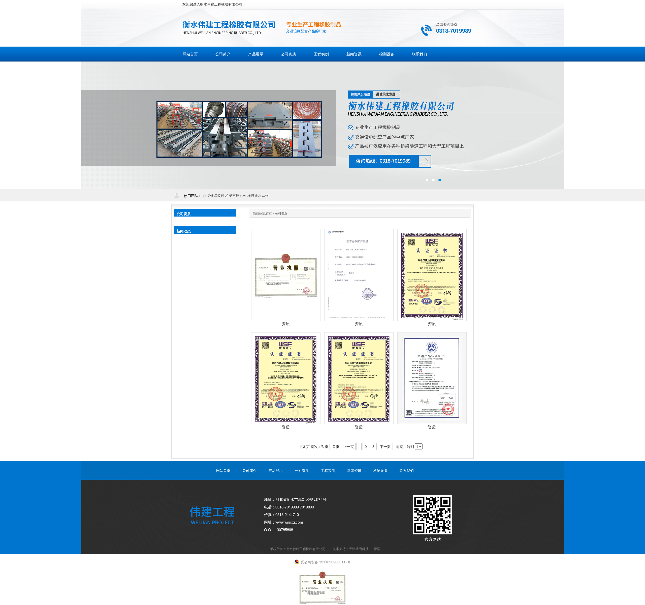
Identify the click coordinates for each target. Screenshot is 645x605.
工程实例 (328, 470)
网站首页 (190, 53)
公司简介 (249, 470)
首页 (269, 213)
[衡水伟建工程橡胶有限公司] (283, 26)
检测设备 (380, 470)
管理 (377, 548)
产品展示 (276, 470)
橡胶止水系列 (258, 195)
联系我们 (407, 470)
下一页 (385, 446)
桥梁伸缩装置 (213, 195)
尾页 (399, 446)
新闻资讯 (354, 470)
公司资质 (281, 213)
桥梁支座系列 (235, 195)
